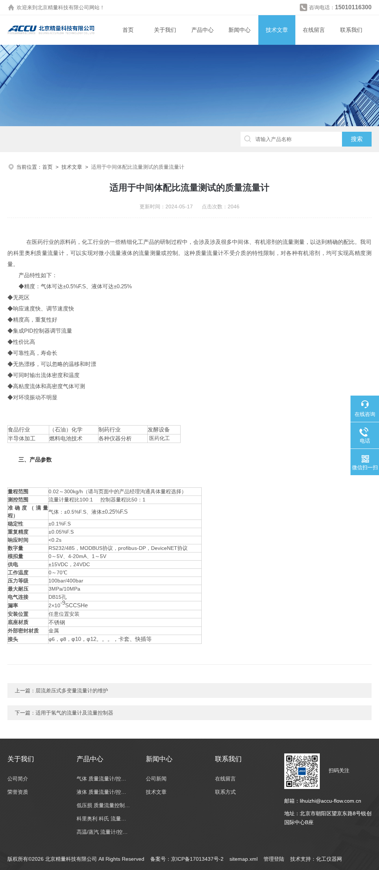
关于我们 (165, 30)
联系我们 (351, 30)
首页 (128, 30)
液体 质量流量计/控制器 (104, 792)
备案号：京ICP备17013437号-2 (187, 859)
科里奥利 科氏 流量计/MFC (104, 819)
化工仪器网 (329, 859)
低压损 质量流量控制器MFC (104, 805)
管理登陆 (274, 859)
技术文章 (277, 30)
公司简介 (17, 779)
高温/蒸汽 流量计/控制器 (104, 832)
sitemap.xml (243, 859)
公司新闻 (156, 779)
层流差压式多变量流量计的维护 (72, 690)
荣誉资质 (17, 792)
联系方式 (225, 792)
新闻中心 (239, 30)
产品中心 (202, 30)
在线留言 (314, 30)
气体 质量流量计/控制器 (104, 779)
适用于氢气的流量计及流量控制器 (74, 713)
